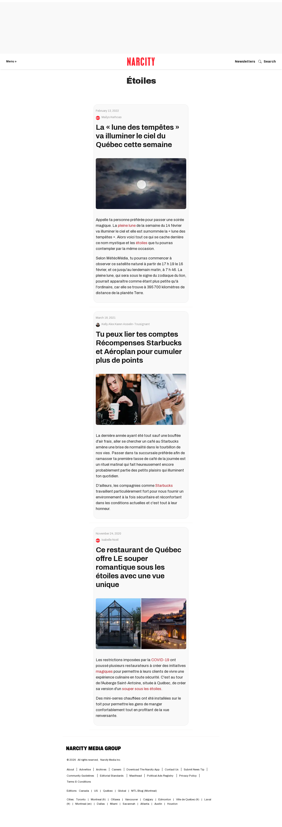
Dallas (101, 803)
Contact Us (172, 769)
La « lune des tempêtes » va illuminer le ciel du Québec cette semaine (137, 136)
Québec (108, 790)
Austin (158, 803)
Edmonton (164, 799)
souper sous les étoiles (141, 689)
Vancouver (131, 799)
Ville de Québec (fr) (187, 799)
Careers (116, 769)
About (70, 769)
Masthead (135, 775)
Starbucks (164, 486)
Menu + (11, 61)
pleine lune (127, 225)
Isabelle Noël (110, 539)
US (96, 790)
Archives (101, 769)
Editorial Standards (112, 775)
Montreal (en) (83, 803)
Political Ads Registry (160, 775)
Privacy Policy (188, 775)
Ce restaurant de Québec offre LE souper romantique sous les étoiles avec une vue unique (138, 567)
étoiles (141, 243)
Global (122, 790)
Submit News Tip (194, 769)
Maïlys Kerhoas (112, 117)
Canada (84, 790)
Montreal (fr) (98, 799)
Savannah (129, 803)
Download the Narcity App (143, 769)
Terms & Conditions (79, 781)
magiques (104, 671)
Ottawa (115, 799)
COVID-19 (160, 660)
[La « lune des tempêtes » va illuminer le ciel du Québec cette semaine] (141, 183)
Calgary (148, 799)
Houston (172, 803)
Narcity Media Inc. (110, 759)
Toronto (81, 799)
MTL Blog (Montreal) (144, 790)
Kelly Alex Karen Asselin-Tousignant (126, 324)
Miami (113, 803)
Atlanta (144, 803)
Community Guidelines (81, 775)
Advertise (85, 769)
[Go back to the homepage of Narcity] (141, 61)
